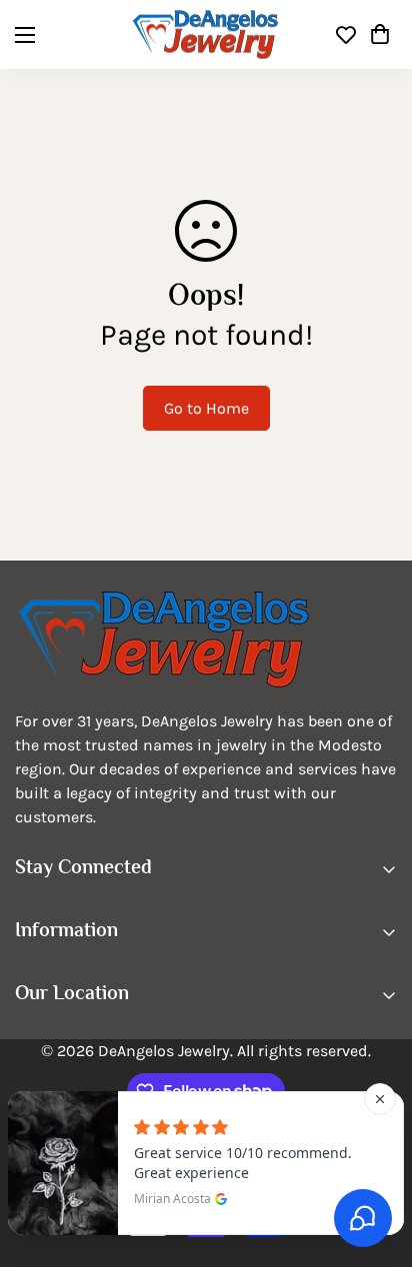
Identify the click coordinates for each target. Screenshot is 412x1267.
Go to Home (206, 408)
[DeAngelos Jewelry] (206, 34)
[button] (380, 35)
